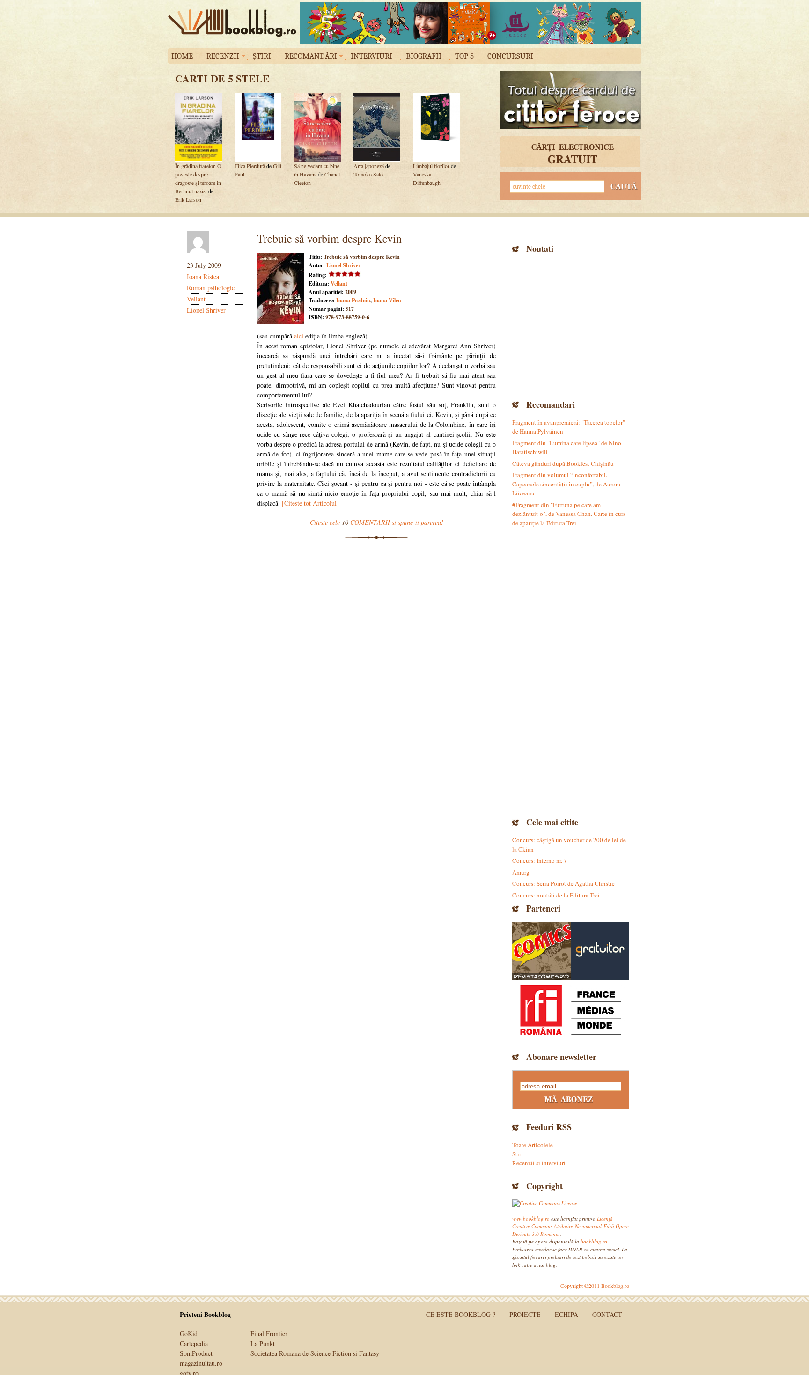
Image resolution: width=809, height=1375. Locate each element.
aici (298, 335)
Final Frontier (268, 1333)
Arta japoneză (368, 165)
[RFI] (570, 1009)
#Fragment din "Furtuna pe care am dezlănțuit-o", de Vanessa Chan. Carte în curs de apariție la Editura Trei (568, 513)
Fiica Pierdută (250, 165)
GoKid (189, 1333)
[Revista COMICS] (541, 951)
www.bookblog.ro (531, 1218)
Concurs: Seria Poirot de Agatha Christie (563, 883)
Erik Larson (188, 199)
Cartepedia (194, 1343)
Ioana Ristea (203, 276)
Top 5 (464, 55)
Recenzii (222, 55)
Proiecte (525, 1314)
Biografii (423, 55)
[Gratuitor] (600, 951)
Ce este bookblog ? (460, 1314)
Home (182, 55)
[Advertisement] (570, 325)
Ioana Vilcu (387, 300)
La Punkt (262, 1343)
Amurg (521, 872)
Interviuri (371, 55)
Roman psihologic (211, 287)
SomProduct (196, 1353)
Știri (262, 55)
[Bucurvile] (470, 23)
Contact (607, 1314)
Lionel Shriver (206, 310)
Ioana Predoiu (353, 300)
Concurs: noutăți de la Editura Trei (556, 895)
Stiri (517, 1154)
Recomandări (311, 55)
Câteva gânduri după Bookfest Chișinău (563, 463)
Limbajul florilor (431, 165)
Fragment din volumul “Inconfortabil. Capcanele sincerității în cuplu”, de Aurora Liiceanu (566, 484)
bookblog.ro (234, 23)
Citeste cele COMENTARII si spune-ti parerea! (376, 522)
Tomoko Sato (368, 174)
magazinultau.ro (201, 1363)
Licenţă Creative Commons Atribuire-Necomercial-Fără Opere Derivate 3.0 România (570, 1226)
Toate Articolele (532, 1144)
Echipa (566, 1314)
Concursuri (510, 55)
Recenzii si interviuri (539, 1163)
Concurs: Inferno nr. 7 (539, 860)
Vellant (196, 298)
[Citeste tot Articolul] (310, 503)
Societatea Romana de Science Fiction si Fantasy (314, 1353)
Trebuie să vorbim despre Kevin (329, 238)
